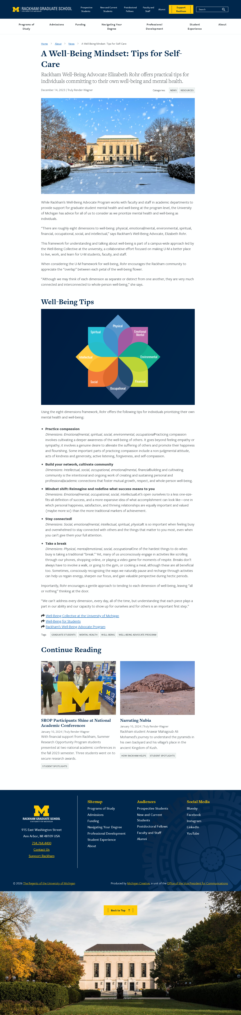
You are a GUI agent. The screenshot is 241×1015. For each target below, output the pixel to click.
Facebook (194, 814)
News (71, 43)
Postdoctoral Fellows (130, 9)
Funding (80, 24)
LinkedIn (193, 827)
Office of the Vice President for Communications (197, 883)
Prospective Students (86, 9)
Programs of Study (26, 26)
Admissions (56, 24)
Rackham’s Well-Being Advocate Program (75, 626)
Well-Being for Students (63, 621)
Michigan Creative (138, 883)
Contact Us (42, 849)
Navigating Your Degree (112, 26)
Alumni (161, 9)
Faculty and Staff (148, 9)
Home (44, 43)
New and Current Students (108, 9)
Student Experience (195, 26)
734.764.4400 (41, 843)
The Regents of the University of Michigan (49, 883)
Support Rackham (42, 855)
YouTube (193, 833)
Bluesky (192, 808)
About (222, 24)
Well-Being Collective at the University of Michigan (82, 615)
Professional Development (154, 26)
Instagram (194, 820)
